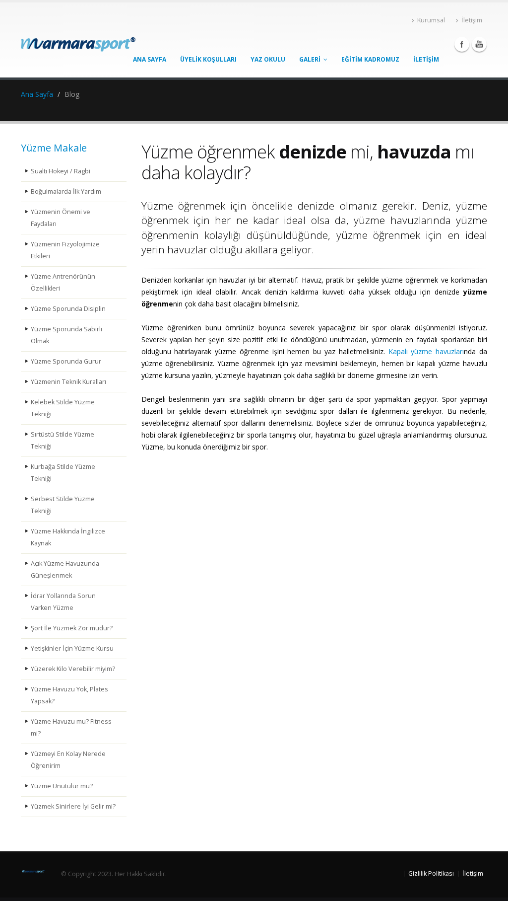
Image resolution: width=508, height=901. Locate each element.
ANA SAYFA (149, 59)
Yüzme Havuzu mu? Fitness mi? (71, 727)
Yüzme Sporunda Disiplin (68, 308)
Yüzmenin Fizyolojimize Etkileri (65, 250)
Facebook (461, 44)
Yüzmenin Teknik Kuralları (68, 381)
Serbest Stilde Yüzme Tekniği (63, 505)
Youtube (479, 44)
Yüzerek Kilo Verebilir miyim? (73, 669)
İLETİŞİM (426, 59)
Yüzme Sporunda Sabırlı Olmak (66, 335)
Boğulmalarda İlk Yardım (66, 191)
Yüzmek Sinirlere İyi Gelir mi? (73, 806)
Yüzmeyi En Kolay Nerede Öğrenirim (68, 760)
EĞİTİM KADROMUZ (370, 59)
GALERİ (311, 59)
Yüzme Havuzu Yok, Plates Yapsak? (69, 695)
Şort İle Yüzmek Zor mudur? (72, 628)
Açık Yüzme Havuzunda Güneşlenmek (65, 569)
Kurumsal (431, 20)
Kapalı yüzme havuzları (426, 351)
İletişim (471, 20)
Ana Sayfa (37, 94)
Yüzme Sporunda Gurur (66, 361)
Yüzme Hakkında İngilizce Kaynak (68, 537)
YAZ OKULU (268, 59)
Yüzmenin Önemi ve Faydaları (60, 218)
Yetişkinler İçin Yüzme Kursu (72, 648)
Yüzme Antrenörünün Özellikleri (63, 282)
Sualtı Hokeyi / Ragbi (60, 171)
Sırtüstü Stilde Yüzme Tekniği (62, 440)
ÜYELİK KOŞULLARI (208, 59)
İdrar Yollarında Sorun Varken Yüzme (63, 602)
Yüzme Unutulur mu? (62, 786)
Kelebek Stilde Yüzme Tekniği (63, 408)
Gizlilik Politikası (431, 873)
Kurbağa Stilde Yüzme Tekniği (63, 472)
